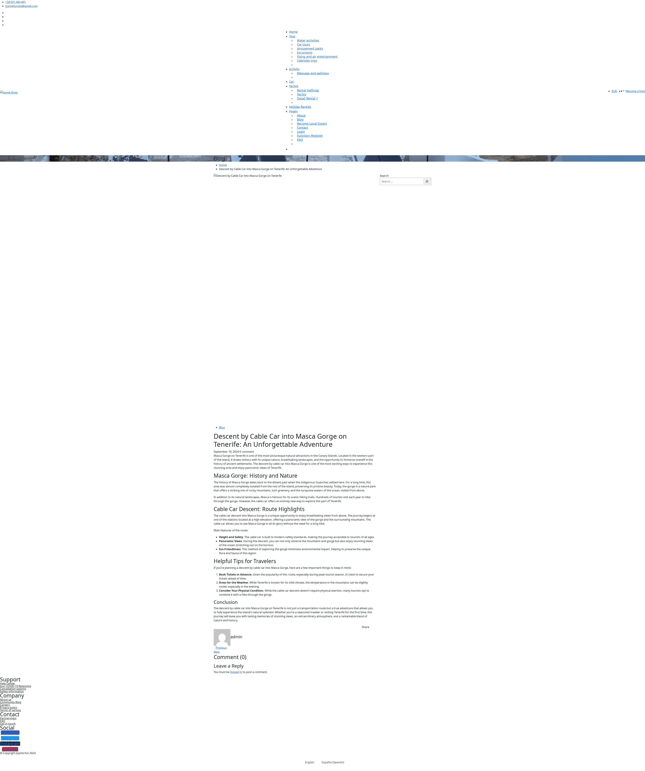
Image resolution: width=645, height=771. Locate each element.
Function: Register (310, 136)
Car (291, 82)
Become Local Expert (312, 124)
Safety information (12, 691)
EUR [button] (614, 91)
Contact (302, 128)
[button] (623, 91)
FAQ (300, 140)
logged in (236, 672)
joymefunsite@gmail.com (21, 6)
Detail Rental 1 (307, 98)
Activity (294, 69)
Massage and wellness (313, 73)
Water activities (308, 40)
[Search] (427, 181)
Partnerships (8, 718)
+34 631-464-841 (15, 2)
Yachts (293, 86)
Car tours (303, 44)
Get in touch (8, 724)
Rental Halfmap (308, 90)
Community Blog (10, 702)
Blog (300, 119)
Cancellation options (13, 689)
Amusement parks (310, 48)
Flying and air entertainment (317, 57)
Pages (293, 111)
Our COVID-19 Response (15, 686)
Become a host (635, 91)
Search (384, 176)
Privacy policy (8, 707)
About (301, 115)
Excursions (304, 53)
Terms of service (10, 710)
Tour (292, 36)
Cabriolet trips (307, 61)
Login (301, 132)
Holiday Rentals (300, 107)
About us (5, 699)
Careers (5, 705)
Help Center (7, 683)
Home (293, 32)
